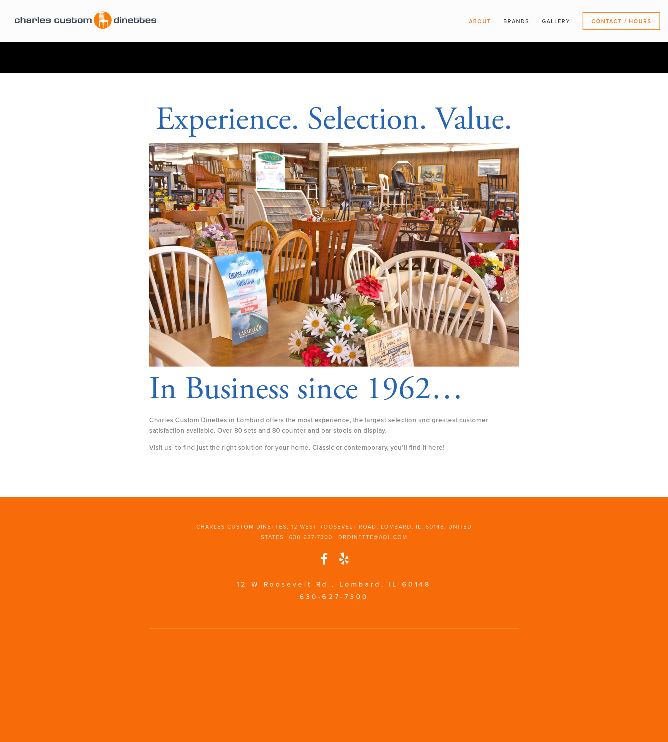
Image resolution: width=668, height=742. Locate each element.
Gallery (556, 21)
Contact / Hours (621, 21)
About (480, 21)
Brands (516, 21)
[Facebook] (324, 559)
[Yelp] (343, 559)
